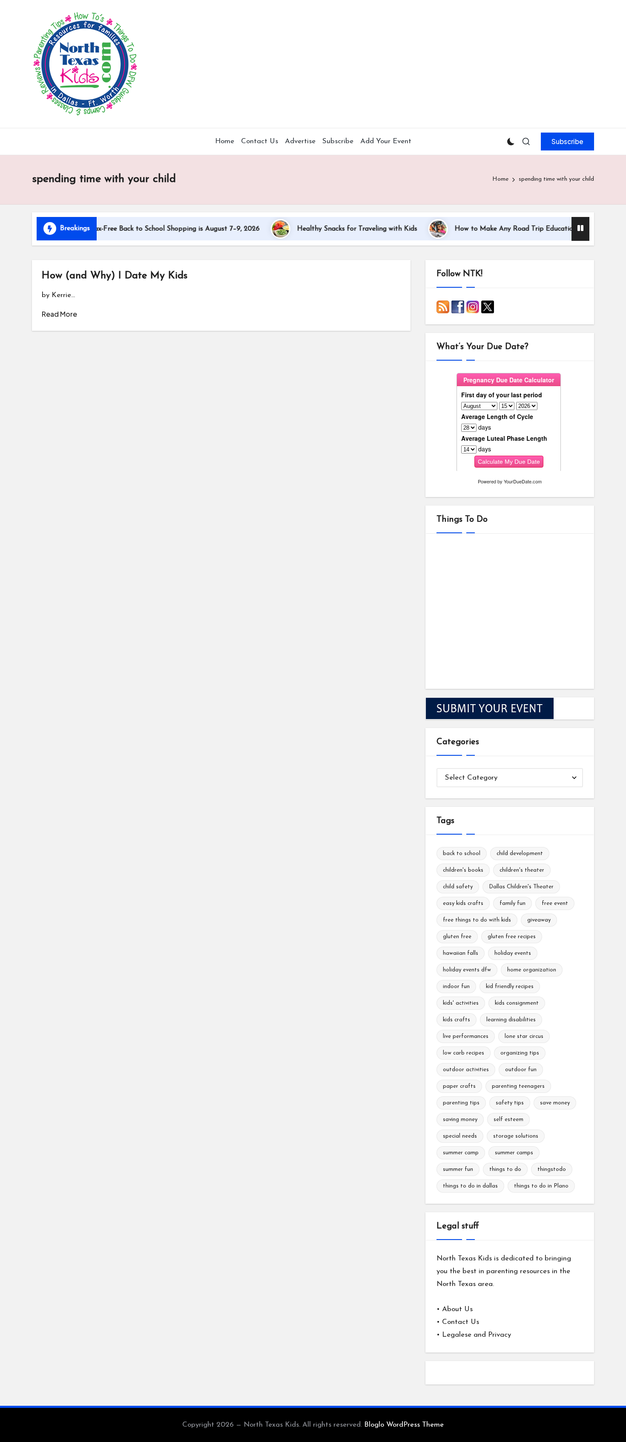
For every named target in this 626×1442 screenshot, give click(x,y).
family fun (512, 903)
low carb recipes (463, 1053)
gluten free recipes (512, 936)
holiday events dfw (467, 970)
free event (555, 903)
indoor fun (456, 986)
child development (520, 853)
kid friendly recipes (510, 986)
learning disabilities (511, 1020)
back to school (461, 853)
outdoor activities (466, 1069)
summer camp (461, 1153)
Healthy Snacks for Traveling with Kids (330, 228)
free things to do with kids (477, 920)
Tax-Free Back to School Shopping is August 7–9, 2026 (148, 228)
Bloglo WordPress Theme (404, 1424)
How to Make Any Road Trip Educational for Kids (505, 228)
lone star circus (524, 1036)
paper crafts (459, 1086)
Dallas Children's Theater (521, 887)
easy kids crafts (463, 903)
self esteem (508, 1119)
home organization (531, 970)
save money (555, 1103)
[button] (567, 141)
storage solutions (515, 1136)
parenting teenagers (518, 1086)
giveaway (539, 920)
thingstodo (551, 1169)
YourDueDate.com (523, 481)
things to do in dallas (470, 1186)
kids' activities (461, 1003)
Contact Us (460, 1322)
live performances (465, 1036)
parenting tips (461, 1103)
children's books (463, 870)
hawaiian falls (460, 953)
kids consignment (517, 1003)
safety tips (510, 1103)
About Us (457, 1309)
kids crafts (456, 1020)
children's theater (522, 870)
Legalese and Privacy (476, 1334)
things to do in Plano (541, 1186)
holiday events (512, 953)
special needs (460, 1136)
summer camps (514, 1153)
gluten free (457, 936)
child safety (458, 887)
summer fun (458, 1169)
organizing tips (519, 1053)
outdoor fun (521, 1069)
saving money (460, 1119)
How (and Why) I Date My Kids (114, 276)
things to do (505, 1169)
